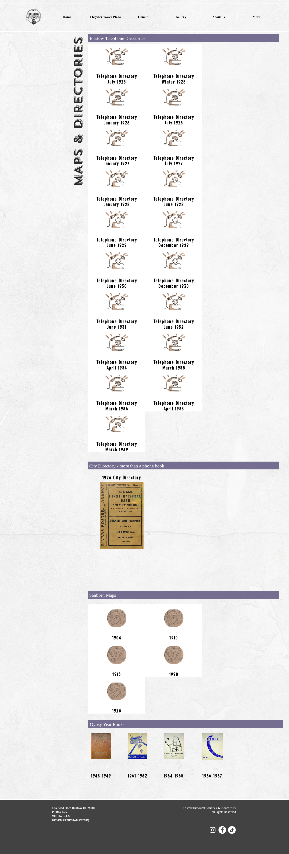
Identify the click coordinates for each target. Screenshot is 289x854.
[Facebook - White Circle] (222, 830)
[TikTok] (232, 830)
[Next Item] (148, 535)
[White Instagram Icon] (212, 830)
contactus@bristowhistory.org (70, 820)
